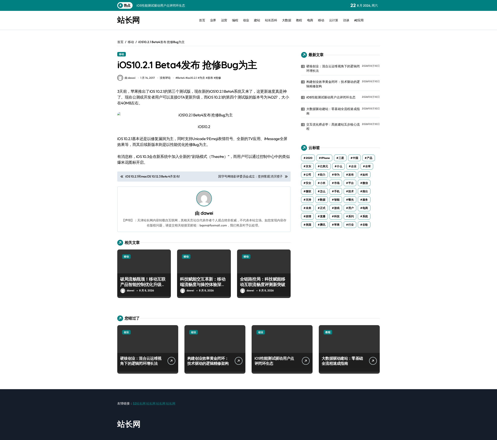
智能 (337, 199)
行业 (351, 224)
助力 (322, 174)
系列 (351, 216)
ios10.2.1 (192, 78)
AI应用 (359, 20)
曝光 (351, 199)
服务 (365, 199)
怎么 (322, 191)
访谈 (346, 20)
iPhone (325, 158)
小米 (322, 183)
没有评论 (165, 78)
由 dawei (130, 78)
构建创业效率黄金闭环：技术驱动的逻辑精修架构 (333, 84)
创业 (246, 20)
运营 (224, 20)
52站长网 (139, 403)
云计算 (333, 20)
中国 (355, 158)
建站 (257, 20)
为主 (202, 78)
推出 (365, 191)
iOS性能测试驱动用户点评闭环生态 (330, 97)
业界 (213, 20)
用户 (351, 208)
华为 (337, 174)
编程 (235, 20)
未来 (308, 208)
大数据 (286, 20)
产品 (369, 158)
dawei (207, 213)
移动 (321, 20)
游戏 (337, 208)
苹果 (337, 224)
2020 (309, 158)
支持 (308, 199)
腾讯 (322, 224)
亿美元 (324, 166)
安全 (308, 183)
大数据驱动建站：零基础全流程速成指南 (333, 111)
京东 (308, 166)
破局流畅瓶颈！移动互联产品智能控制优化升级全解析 (142, 284)
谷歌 (365, 224)
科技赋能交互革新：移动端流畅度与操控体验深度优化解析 (202, 284)
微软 (308, 191)
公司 (308, 174)
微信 (365, 183)
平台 (351, 183)
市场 (337, 183)
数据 (322, 199)
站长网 (128, 20)
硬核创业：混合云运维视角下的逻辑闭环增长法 (333, 68)
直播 (322, 216)
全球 (368, 166)
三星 (341, 158)
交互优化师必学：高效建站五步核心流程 (333, 126)
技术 (351, 191)
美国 (308, 224)
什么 (339, 166)
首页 (202, 20)
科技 (337, 216)
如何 (365, 174)
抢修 (218, 78)
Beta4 (181, 78)
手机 (337, 191)
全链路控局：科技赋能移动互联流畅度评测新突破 (262, 281)
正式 (322, 208)
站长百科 (271, 20)
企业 (353, 166)
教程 (299, 20)
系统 (365, 216)
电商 (310, 20)
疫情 (308, 216)
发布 (210, 78)
